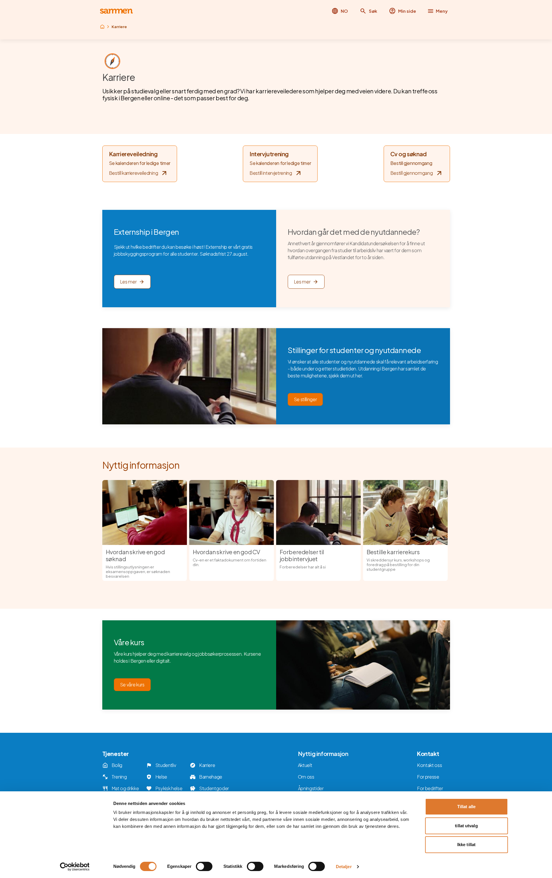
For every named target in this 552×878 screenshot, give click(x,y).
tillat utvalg (466, 825)
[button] (368, 11)
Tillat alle (466, 806)
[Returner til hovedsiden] (116, 11)
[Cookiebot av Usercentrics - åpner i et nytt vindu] (74, 866)
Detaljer (344, 866)
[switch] (204, 866)
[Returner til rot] (102, 26)
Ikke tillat (466, 844)
